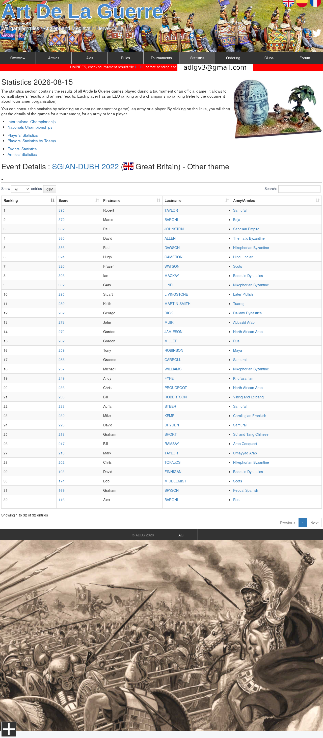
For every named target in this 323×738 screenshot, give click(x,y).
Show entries (21, 188)
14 (6, 331)
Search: (270, 188)
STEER (170, 406)
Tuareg (239, 303)
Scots (237, 266)
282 (62, 312)
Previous (287, 522)
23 (6, 415)
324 (62, 256)
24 (6, 424)
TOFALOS (172, 462)
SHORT (171, 434)
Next (314, 522)
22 (6, 406)
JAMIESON (173, 331)
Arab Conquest (245, 443)
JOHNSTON (174, 228)
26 (6, 443)
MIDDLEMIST (175, 480)
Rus (236, 340)
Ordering (233, 57)
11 (6, 303)
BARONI (171, 219)
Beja (236, 219)
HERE (140, 66)
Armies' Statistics (22, 154)
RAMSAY (172, 443)
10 (6, 294)
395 (62, 210)
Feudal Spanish (245, 490)
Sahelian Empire (246, 228)
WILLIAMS (173, 368)
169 (62, 490)
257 (62, 368)
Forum (305, 57)
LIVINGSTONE (176, 294)
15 (6, 340)
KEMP (169, 415)
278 (62, 322)
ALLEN (170, 238)
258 (62, 359)
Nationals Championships (30, 127)
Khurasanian (243, 378)
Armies (53, 57)
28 (6, 462)
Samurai (240, 210)
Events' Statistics (22, 148)
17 (6, 359)
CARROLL (173, 359)
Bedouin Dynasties (248, 275)
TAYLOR (171, 210)
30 (6, 480)
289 (62, 303)
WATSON (172, 266)
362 (62, 228)
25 (6, 434)
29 (6, 471)
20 (6, 387)
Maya (237, 350)
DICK (169, 312)
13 (6, 322)
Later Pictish (243, 294)
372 (62, 219)
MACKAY (172, 275)
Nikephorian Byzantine (251, 247)
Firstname (111, 200)
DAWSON (172, 247)
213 (62, 452)
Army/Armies (244, 200)
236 (62, 387)
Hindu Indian (243, 256)
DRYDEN (172, 424)
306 (62, 275)
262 (62, 340)
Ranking (11, 200)
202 (62, 462)
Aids (89, 57)
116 (62, 499)
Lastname (173, 200)
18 (6, 368)
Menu (8, 729)
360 (62, 238)
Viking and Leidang (248, 396)
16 (6, 350)
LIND (169, 284)
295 (62, 294)
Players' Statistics (23, 135)
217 (62, 443)
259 (62, 350)
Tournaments (161, 57)
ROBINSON (174, 350)
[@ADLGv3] (317, 33)
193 (62, 471)
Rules (125, 57)
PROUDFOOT (176, 387)
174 (62, 480)
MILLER (171, 340)
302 (62, 284)
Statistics (197, 57)
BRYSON (172, 490)
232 (62, 415)
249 (62, 378)
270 (62, 331)
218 (62, 434)
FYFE (169, 378)
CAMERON (173, 256)
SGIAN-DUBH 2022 (85, 166)
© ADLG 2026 (143, 534)
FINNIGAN (173, 471)
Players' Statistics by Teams (32, 140)
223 (62, 424)
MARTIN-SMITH (178, 303)
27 (6, 452)
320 (62, 266)
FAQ (179, 534)
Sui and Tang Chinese (250, 434)
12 (6, 312)
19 (6, 378)
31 (6, 490)
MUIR (169, 322)
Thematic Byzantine (249, 238)
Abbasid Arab (244, 322)
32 (6, 499)
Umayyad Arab (245, 452)
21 (6, 396)
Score (63, 200)
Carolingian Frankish (249, 415)
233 (62, 396)
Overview (17, 57)
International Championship (32, 121)
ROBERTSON (176, 396)
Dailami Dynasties (247, 312)
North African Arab (248, 331)
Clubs (269, 57)
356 (62, 247)
